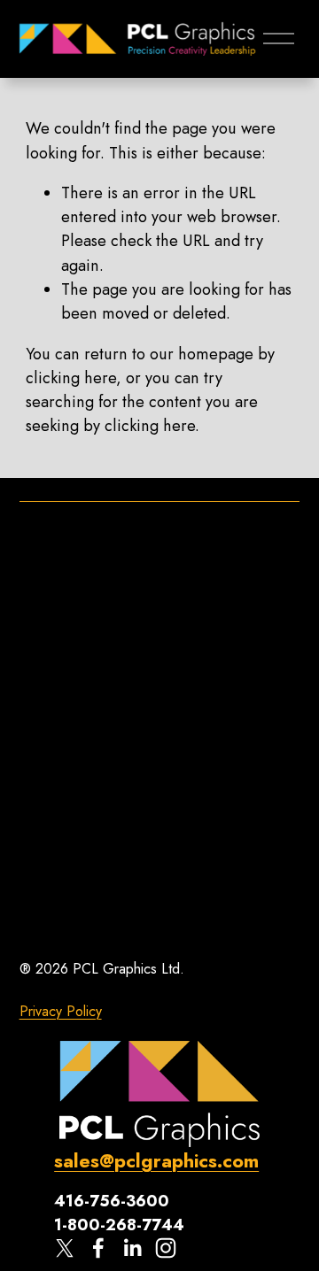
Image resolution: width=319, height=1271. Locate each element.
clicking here (71, 377)
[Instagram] (165, 1248)
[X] (64, 1248)
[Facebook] (98, 1248)
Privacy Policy (60, 1011)
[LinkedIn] (132, 1248)
